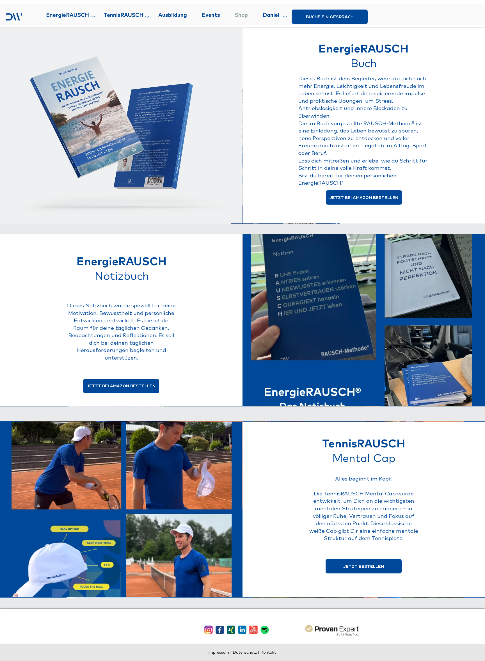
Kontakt (267, 652)
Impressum (219, 652)
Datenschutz (245, 652)
